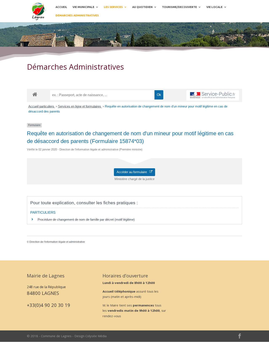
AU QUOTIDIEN (142, 6)
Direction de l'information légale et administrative (57, 241)
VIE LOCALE (214, 6)
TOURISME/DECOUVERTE (179, 6)
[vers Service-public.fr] (212, 95)
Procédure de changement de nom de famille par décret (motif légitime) (86, 219)
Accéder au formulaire (133, 172)
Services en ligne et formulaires (80, 106)
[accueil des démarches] (35, 94)
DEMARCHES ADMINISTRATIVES (77, 15)
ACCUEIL (61, 6)
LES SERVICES (113, 6)
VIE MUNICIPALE (83, 6)
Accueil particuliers (41, 106)
